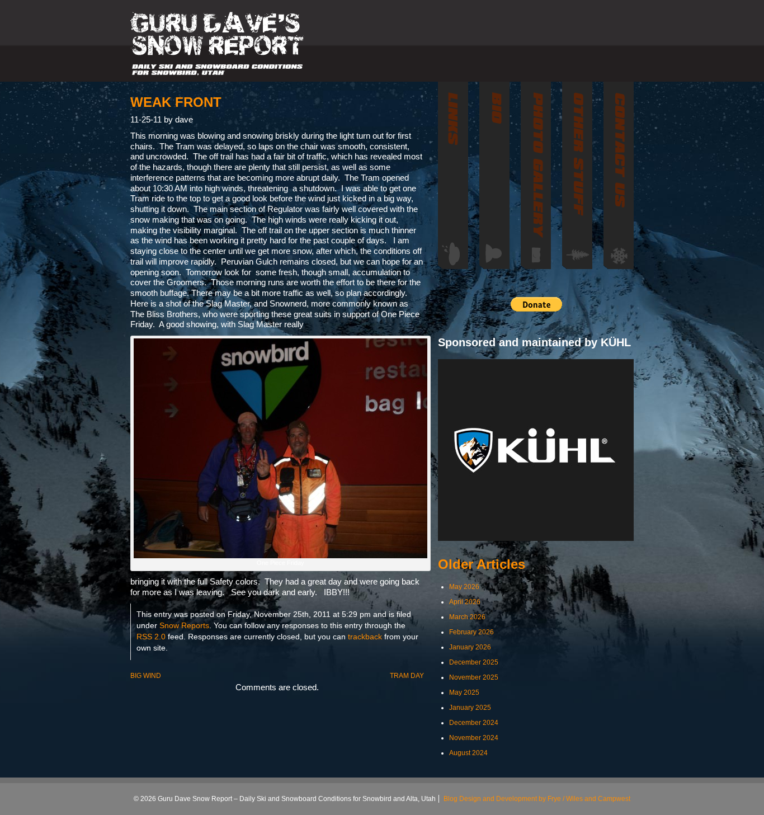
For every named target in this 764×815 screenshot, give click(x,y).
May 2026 (464, 587)
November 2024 (473, 738)
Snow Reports (184, 625)
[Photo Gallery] (536, 175)
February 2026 (471, 632)
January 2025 (470, 708)
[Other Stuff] (577, 175)
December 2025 (473, 662)
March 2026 (467, 617)
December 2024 (473, 723)
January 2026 (470, 647)
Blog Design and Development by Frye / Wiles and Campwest (537, 799)
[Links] (453, 175)
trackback (365, 637)
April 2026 (464, 602)
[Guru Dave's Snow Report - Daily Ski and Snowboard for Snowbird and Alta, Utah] (217, 43)
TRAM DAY (407, 676)
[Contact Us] (618, 175)
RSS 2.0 (151, 637)
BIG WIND (145, 676)
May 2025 (464, 692)
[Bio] (494, 175)
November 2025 (473, 677)
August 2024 (468, 753)
